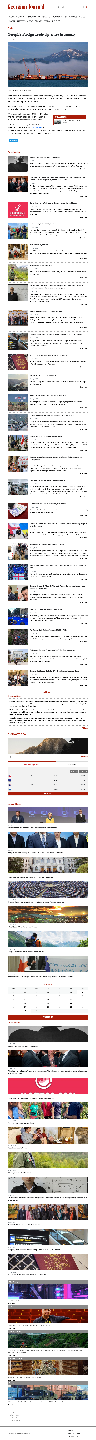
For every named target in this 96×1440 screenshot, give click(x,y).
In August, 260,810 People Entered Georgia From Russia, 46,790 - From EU (56, 334)
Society (32, 17)
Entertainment (25, 21)
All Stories (48, 692)
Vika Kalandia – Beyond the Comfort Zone (45, 157)
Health (12, 1423)
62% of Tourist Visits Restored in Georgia (22, 927)
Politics (72, 17)
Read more (83, 169)
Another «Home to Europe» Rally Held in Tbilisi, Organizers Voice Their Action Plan (58, 567)
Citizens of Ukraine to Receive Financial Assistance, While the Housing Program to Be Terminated (58, 525)
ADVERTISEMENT (74, 1434)
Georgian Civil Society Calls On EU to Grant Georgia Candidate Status (54, 671)
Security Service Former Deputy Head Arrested (47, 544)
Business (42, 17)
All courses (48, 793)
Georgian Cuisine (58, 17)
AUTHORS (48, 1017)
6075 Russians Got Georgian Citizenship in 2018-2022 (49, 355)
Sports (38, 21)
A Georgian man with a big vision (41, 265)
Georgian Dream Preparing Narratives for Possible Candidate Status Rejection (36, 852)
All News (85, 728)
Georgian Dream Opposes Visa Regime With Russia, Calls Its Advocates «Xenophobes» (56, 458)
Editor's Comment (16, 1418)
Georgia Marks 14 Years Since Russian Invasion (47, 436)
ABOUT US (72, 1431)
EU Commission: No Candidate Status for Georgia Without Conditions (32, 828)
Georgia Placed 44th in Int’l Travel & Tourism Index (26, 952)
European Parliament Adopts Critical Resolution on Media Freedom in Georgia (36, 902)
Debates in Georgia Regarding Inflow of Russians (47, 480)
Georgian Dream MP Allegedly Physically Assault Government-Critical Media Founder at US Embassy (57, 587)
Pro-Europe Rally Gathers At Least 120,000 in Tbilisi (48, 630)
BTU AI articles (52, 21)
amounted (38, 127)
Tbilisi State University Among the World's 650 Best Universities (52, 650)
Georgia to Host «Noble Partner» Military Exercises (48, 395)
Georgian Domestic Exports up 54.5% (72, 121)
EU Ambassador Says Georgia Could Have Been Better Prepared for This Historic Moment (40, 976)
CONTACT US (73, 1436)
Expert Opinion (15, 1421)
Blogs (82, 17)
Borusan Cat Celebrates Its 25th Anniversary (46, 311)
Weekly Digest (15, 1415)
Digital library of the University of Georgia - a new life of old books (53, 203)
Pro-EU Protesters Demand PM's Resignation (46, 609)
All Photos (84, 757)
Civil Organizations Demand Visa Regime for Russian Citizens (52, 415)
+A (86, 35)
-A (83, 35)
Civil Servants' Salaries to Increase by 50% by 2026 (48, 504)
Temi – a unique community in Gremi (43, 224)
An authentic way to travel (39, 245)
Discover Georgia (17, 17)
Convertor (72, 765)
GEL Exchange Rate (31, 765)
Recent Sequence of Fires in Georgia (43, 375)
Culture (11, 1307)
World (12, 21)
